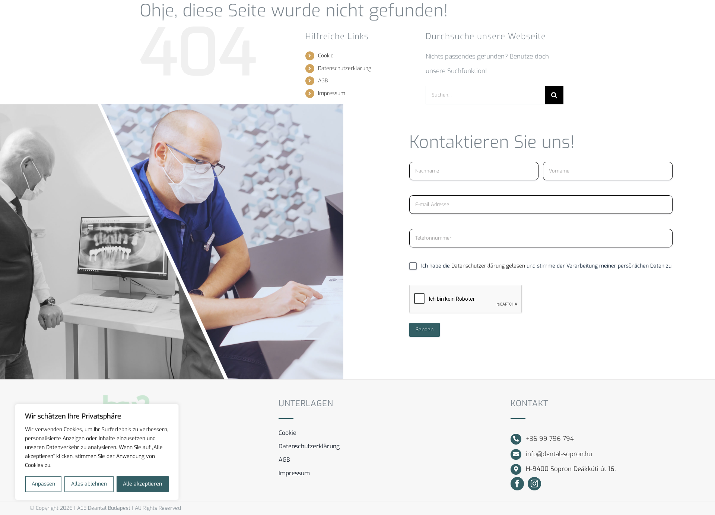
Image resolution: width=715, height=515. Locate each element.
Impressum (331, 93)
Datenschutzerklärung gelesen (489, 265)
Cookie (326, 55)
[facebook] (517, 483)
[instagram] (534, 483)
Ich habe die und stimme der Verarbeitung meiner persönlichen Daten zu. (547, 265)
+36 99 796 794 (550, 439)
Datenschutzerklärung (344, 68)
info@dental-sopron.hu (559, 454)
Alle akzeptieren (142, 483)
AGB (323, 80)
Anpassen (43, 483)
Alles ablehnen (89, 483)
